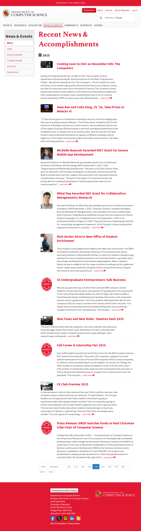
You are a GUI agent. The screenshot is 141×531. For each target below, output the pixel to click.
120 (123, 466)
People (7, 25)
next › (42, 471)
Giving (98, 25)
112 (69, 466)
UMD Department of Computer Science (25, 13)
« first (43, 466)
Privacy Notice (73, 523)
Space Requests (122, 10)
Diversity (86, 25)
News (10, 42)
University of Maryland (70, 3)
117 (102, 466)
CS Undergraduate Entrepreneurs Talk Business (91, 280)
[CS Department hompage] (115, 492)
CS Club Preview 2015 (72, 384)
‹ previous (53, 466)
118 (109, 466)
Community (71, 25)
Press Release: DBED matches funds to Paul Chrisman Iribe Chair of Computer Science (95, 425)
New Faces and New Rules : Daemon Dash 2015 (90, 319)
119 (116, 466)
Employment (89, 10)
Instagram (65, 518)
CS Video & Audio (14, 60)
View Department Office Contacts (64, 490)
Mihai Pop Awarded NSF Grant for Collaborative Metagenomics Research (91, 195)
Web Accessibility (58, 523)
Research (20, 25)
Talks (9, 48)
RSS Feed (78, 518)
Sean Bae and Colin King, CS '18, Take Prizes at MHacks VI (90, 109)
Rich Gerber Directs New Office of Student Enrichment (87, 238)
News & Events (53, 25)
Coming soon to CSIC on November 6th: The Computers (88, 66)
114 (82, 466)
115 (89, 466)
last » (51, 471)
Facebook (52, 518)
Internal (108, 10)
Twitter (59, 518)
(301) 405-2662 (68, 513)
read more (105, 98)
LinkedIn (72, 518)
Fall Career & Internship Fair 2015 (81, 345)
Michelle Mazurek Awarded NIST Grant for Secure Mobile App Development (92, 152)
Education (35, 25)
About (100, 10)
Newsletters (13, 72)
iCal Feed (11, 66)
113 (75, 466)
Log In (135, 10)
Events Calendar (14, 54)
